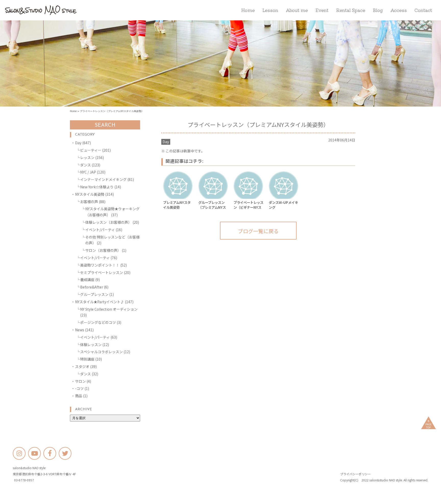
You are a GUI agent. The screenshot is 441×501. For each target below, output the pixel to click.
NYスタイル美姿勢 (89, 194)
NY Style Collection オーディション (109, 309)
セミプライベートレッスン (101, 272)
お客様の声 (89, 201)
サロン (80, 381)
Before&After (91, 286)
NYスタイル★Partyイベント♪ (99, 301)
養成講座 (87, 279)
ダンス (85, 164)
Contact (423, 10)
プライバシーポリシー (355, 474)
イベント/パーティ (100, 229)
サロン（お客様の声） (103, 250)
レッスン (87, 157)
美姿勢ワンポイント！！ (99, 265)
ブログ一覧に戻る (258, 231)
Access (398, 10)
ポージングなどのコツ (98, 322)
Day (78, 142)
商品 (78, 395)
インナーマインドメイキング (103, 179)
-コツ (79, 388)
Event (321, 10)
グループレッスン (94, 294)
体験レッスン (91, 344)
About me (297, 10)
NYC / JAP (88, 172)
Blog (378, 10)
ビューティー (90, 150)
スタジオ (82, 366)
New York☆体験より (97, 186)
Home (248, 10)
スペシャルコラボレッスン (101, 351)
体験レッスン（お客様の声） (108, 222)
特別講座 (87, 359)
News (79, 329)
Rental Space (350, 10)
